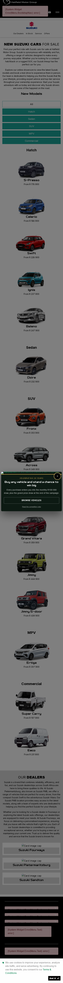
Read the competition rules (31, 507)
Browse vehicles (31, 500)
